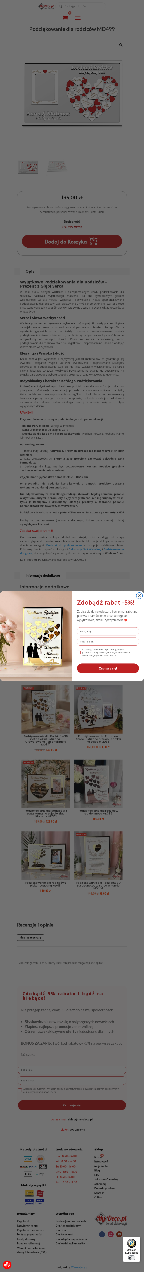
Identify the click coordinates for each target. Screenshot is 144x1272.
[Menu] (138, 1239)
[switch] (131, 1257)
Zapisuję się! (108, 668)
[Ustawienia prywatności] (7, 1265)
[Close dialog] (139, 595)
